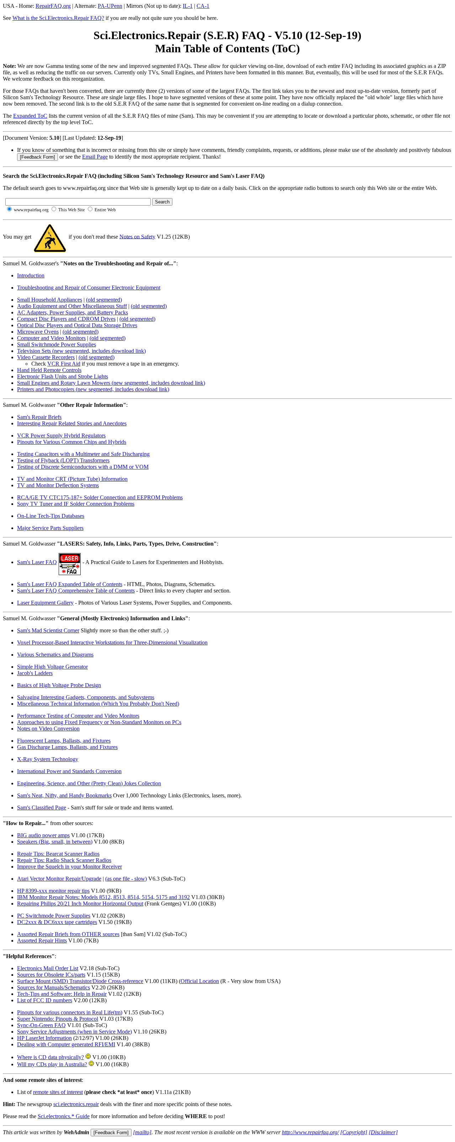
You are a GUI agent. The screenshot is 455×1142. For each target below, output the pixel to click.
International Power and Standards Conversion (69, 771)
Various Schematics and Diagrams (55, 655)
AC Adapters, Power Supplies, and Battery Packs (72, 312)
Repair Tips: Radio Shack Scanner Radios (64, 860)
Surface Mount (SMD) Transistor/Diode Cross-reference (80, 981)
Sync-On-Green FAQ (41, 1025)
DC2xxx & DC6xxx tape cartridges (57, 922)
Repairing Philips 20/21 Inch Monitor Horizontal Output (80, 904)
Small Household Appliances (49, 300)
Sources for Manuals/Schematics (53, 987)
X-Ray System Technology (47, 759)
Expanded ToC (30, 116)
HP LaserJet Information (44, 1038)
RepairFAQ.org (53, 6)
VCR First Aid (63, 364)
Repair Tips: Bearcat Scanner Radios (58, 854)
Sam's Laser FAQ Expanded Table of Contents (69, 584)
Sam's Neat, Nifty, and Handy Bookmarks (64, 795)
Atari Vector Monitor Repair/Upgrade (59, 879)
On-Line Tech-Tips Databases (50, 516)
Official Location (200, 981)
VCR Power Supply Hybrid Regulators (61, 435)
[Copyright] (353, 1132)
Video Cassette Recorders (46, 357)
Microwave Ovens (38, 332)
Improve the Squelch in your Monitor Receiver (69, 867)
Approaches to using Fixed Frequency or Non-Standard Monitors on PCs (99, 722)
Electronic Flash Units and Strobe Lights (62, 376)
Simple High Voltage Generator (52, 667)
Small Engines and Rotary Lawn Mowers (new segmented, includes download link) (111, 383)
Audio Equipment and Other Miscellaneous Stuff (72, 306)
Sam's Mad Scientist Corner (48, 630)
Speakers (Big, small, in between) (54, 842)
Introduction (30, 275)
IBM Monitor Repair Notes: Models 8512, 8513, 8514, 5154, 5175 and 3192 (103, 897)
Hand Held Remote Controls (49, 370)
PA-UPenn (110, 6)
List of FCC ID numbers (44, 1000)
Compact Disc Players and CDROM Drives (66, 319)
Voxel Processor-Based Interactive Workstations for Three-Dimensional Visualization (112, 642)
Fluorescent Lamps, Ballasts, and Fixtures (64, 741)
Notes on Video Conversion (48, 729)
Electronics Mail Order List (47, 968)
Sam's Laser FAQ (37, 562)
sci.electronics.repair (76, 1104)
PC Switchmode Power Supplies (53, 916)
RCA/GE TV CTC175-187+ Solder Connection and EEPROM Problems (100, 497)
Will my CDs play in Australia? (52, 1064)
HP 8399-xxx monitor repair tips (53, 891)
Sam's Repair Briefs (39, 417)
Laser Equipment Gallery (45, 603)
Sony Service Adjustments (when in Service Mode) (74, 1032)
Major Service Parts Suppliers (50, 528)
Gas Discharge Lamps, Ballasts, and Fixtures (67, 747)
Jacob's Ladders (35, 673)
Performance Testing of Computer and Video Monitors (78, 716)
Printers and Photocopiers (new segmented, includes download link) (93, 389)
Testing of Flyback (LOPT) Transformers (63, 460)
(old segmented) (104, 300)
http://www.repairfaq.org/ (310, 1132)
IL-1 (188, 6)
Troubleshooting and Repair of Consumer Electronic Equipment (88, 288)
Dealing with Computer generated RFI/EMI (66, 1044)
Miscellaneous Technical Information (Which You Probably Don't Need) (98, 704)
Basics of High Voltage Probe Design (59, 685)
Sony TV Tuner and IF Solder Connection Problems (75, 504)
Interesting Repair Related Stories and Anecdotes (72, 423)
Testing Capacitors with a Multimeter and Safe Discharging (83, 454)
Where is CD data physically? (50, 1057)
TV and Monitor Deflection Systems (58, 485)
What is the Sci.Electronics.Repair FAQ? (58, 18)
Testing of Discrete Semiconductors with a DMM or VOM (83, 467)
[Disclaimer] (383, 1132)
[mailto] (142, 1132)
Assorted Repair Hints (42, 940)
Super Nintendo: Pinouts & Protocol (57, 1019)
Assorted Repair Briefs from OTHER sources (68, 934)
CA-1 (203, 6)
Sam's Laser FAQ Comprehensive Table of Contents (76, 591)
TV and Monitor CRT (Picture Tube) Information (72, 479)
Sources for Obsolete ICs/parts (51, 975)
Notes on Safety (137, 236)
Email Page (95, 157)
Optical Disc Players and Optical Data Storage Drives (77, 325)
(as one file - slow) (126, 879)
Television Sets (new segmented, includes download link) (81, 351)
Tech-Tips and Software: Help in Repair (62, 994)
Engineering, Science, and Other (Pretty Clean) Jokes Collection (89, 783)
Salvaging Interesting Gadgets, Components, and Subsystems (85, 697)
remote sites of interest (58, 1092)
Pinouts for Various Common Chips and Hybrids (71, 442)
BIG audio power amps (43, 835)
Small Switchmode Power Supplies (56, 344)
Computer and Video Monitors (51, 338)
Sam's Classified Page (41, 807)
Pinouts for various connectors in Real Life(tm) (69, 1012)
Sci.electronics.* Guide (64, 1116)
